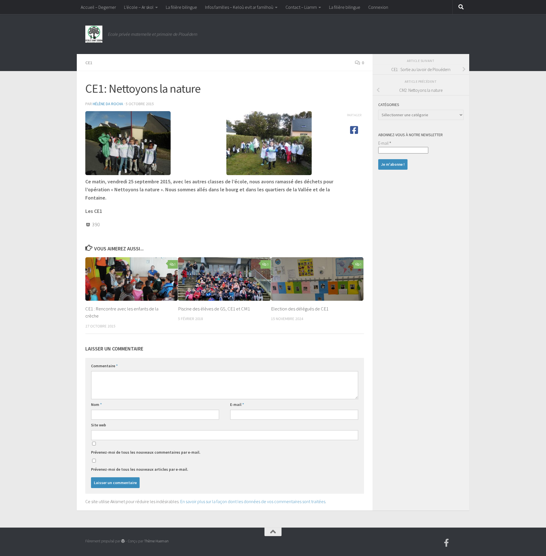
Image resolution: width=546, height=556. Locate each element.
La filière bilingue (181, 7)
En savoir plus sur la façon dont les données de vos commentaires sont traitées (252, 501)
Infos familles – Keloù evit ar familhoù (239, 7)
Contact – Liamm (301, 7)
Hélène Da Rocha (108, 103)
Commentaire (104, 365)
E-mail (237, 404)
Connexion (378, 7)
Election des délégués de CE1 (299, 309)
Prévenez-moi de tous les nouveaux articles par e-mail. (139, 469)
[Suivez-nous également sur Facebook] (446, 543)
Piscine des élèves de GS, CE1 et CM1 (214, 309)
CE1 (88, 62)
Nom (96, 404)
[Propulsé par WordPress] (123, 541)
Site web (98, 425)
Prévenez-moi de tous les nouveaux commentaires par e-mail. (145, 452)
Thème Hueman (156, 541)
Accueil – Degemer (98, 7)
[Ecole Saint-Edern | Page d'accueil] (93, 34)
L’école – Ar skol (139, 7)
